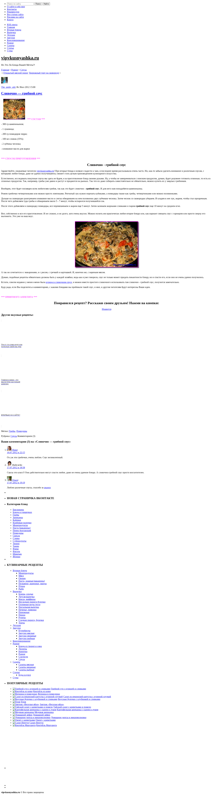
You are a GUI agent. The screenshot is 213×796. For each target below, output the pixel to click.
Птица (22, 586)
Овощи (22, 578)
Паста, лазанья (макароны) (32, 581)
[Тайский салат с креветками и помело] (33, 707)
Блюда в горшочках (22, 512)
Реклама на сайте (15, 17)
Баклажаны (18, 509)
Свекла (16, 535)
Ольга (15, 480)
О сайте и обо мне (16, 6)
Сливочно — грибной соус (21, 93)
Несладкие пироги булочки (32, 602)
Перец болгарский (22, 530)
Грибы (12, 431)
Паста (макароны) (21, 528)
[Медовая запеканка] (23, 712)
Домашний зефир (41, 715)
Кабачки (17, 520)
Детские (11, 35)
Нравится (106, 309)
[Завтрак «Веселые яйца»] (26, 704)
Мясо (21, 576)
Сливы (16, 538)
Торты (22, 623)
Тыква (16, 546)
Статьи (10, 48)
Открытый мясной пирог (15, 73)
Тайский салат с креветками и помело (72, 707)
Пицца (22, 615)
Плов (23, 702)
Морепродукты (20, 525)
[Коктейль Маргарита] (24, 725)
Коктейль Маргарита (46, 725)
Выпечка (11, 32)
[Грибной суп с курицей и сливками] (31, 689)
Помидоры (21, 431)
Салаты (10, 45)
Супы (10, 50)
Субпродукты (19, 541)
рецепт (47, 487)
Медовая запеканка (44, 712)
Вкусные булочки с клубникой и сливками (79, 699)
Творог (16, 543)
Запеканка (18, 517)
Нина (14, 450)
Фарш (16, 549)
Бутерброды (24, 630)
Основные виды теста (29, 604)
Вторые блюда (14, 30)
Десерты (23, 649)
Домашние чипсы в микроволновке (68, 717)
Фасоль (16, 551)
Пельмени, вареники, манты (33, 583)
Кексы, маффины (27, 599)
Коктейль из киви (42, 691)
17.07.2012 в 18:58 (16, 467)
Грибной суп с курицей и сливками (68, 689)
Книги (10, 19)
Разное (10, 43)
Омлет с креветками (46, 720)
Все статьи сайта (15, 14)
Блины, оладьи (26, 594)
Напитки (23, 651)
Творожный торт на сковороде (44, 73)
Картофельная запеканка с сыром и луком (77, 709)
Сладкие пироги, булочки (31, 620)
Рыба (21, 589)
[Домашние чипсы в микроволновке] (31, 717)
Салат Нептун (36, 722)
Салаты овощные (27, 667)
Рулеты (22, 617)
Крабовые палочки (22, 522)
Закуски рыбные (27, 638)
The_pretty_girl (8, 87)
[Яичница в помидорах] (25, 694)
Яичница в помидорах (49, 694)
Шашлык (17, 554)
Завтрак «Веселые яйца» (52, 704)
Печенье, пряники (28, 609)
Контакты (12, 9)
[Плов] (16, 702)
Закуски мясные (26, 633)
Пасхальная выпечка (29, 607)
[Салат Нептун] (21, 722)
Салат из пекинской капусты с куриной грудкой (87, 696)
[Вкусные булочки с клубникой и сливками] (35, 699)
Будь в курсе (25, 675)
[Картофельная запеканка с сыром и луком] (34, 709)
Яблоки (16, 556)
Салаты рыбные (26, 670)
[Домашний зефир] (22, 715)
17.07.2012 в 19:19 (16, 482)
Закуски (11, 37)
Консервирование (16, 40)
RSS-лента (12, 24)
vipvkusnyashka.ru (20, 57)
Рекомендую (13, 12)
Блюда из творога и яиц (30, 646)
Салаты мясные (26, 664)
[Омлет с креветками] (24, 720)
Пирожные (24, 612)
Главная (11, 27)
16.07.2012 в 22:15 (16, 452)
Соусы (23, 70)
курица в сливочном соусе (59, 282)
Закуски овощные (27, 636)
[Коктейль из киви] (23, 691)
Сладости (23, 656)
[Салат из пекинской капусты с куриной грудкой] (38, 696)
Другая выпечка (26, 596)
